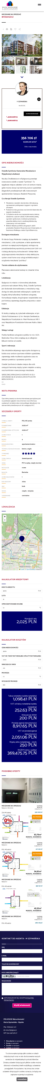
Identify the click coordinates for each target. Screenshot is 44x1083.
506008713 (12, 117)
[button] (5, 45)
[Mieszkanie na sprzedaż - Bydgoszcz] (22, 833)
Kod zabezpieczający (10, 973)
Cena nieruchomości (10, 648)
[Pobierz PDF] (11, 29)
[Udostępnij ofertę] (19, 29)
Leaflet (22, 569)
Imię (3, 947)
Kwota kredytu (8, 587)
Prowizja (5, 673)
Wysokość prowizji (9, 681)
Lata (4, 596)
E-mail (4, 956)
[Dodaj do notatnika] (15, 29)
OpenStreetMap (31, 569)
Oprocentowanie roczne (12, 604)
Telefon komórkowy (10, 964)
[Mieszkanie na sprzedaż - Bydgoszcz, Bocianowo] (22, 796)
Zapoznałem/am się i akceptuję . (19, 999)
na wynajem (14, 1041)
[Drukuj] (7, 29)
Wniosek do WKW (9, 664)
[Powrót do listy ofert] (3, 29)
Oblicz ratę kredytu (30, 146)
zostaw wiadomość (32, 114)
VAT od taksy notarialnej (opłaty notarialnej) (21, 656)
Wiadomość (6, 981)
